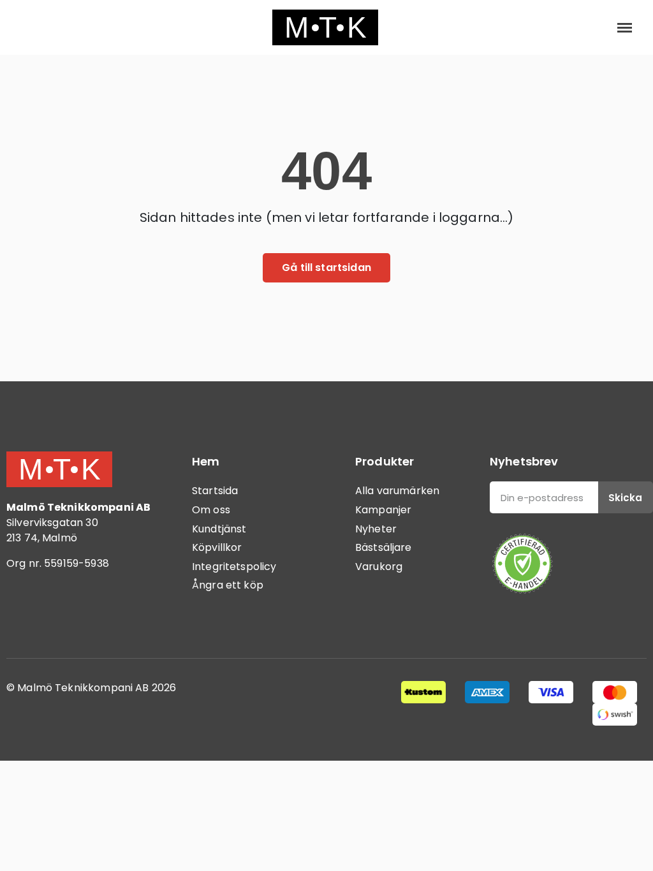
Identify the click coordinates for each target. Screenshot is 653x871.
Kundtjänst (219, 529)
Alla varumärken (397, 490)
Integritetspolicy (234, 566)
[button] (27, 27)
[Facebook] (22, 616)
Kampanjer (383, 509)
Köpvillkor (217, 547)
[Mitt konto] (582, 27)
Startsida (215, 490)
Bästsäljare (383, 547)
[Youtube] (92, 616)
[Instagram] (57, 616)
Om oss (211, 509)
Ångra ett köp (227, 585)
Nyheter (376, 529)
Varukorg (378, 566)
